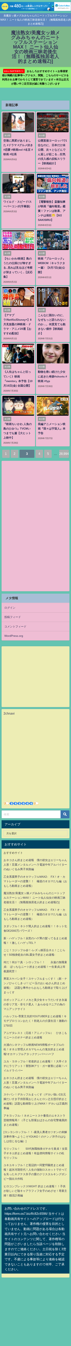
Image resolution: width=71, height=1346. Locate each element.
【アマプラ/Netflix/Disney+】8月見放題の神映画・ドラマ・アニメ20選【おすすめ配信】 (17, 324)
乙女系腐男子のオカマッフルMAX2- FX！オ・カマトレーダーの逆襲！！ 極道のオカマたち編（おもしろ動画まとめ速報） (35, 881)
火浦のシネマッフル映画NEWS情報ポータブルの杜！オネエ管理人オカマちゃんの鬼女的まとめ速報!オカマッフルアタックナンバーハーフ (34, 1049)
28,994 (64, 453)
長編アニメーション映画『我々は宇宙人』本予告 (51, 428)
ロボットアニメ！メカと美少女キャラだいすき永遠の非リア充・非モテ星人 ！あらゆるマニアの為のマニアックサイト (35, 1004)
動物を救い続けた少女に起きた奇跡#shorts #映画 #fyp (52, 376)
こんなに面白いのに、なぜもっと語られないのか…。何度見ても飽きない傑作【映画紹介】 (51, 324)
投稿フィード (12, 617)
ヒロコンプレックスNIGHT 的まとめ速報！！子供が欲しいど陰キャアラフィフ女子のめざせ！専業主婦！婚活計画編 (35, 1191)
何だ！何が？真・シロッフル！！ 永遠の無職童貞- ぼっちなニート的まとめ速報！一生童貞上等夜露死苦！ (35, 967)
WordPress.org (13, 635)
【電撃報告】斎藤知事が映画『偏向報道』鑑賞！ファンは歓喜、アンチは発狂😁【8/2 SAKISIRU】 (51, 210)
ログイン (9, 607)
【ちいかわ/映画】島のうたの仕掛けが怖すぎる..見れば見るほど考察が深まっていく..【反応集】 (18, 267)
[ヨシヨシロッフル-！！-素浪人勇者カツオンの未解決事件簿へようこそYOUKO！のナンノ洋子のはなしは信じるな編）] (35, 1137)
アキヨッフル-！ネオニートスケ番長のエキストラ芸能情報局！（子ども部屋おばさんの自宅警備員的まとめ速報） (35, 1120)
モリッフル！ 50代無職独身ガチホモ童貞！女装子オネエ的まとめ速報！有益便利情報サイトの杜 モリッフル (35, 1153)
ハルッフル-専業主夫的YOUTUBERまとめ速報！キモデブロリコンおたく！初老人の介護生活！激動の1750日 (35, 1021)
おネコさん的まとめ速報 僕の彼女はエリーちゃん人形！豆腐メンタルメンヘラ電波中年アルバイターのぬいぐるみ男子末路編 (35, 865)
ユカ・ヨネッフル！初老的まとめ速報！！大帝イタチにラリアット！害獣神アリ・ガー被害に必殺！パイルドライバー (35, 1066)
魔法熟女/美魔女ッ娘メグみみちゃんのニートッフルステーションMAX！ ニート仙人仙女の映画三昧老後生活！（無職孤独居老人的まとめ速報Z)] (34, 898)
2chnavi (9, 713)
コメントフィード (15, 626)
